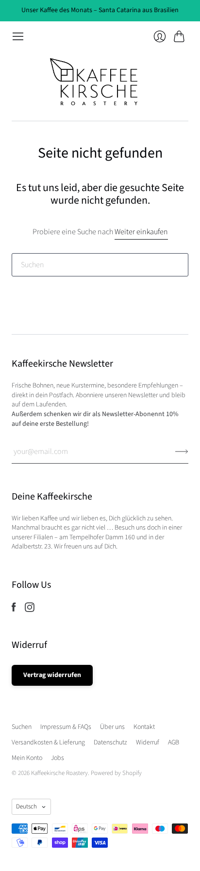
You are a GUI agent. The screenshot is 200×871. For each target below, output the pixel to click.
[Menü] (18, 36)
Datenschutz (110, 742)
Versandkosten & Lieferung (48, 742)
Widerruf (147, 742)
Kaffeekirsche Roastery (59, 773)
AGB (173, 742)
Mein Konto (27, 758)
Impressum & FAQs (65, 727)
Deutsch (26, 806)
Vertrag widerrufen (52, 675)
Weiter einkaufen (141, 231)
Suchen (22, 727)
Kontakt (144, 727)
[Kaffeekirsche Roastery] (100, 81)
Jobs (57, 758)
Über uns (112, 727)
